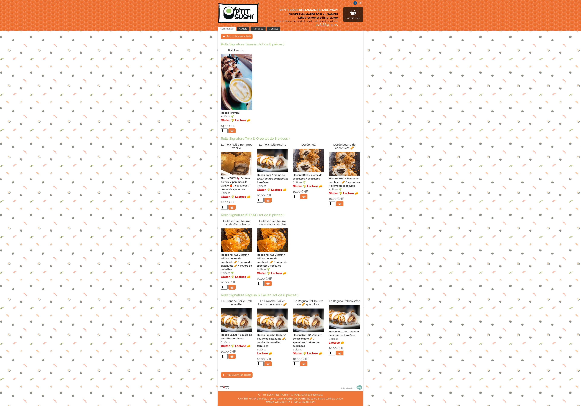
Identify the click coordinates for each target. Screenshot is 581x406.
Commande (226, 28)
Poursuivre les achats (239, 36)
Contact (273, 28)
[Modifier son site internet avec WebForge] (224, 387)
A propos (258, 28)
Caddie (243, 28)
